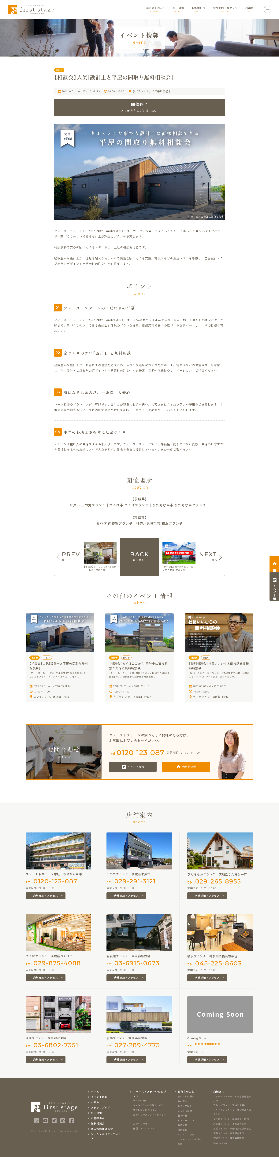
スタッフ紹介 (185, 1105)
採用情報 (182, 1129)
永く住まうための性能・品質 (148, 1105)
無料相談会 (189, 767)
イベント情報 (136, 767)
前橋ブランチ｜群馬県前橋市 (228, 1138)
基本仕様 (182, 1115)
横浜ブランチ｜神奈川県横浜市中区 (232, 1128)
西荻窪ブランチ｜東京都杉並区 (230, 1123)
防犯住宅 (182, 1125)
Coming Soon (220, 1142)
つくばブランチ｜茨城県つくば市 (231, 1118)
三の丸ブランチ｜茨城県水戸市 (230, 1105)
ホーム (95, 1091)
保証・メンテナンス (143, 1128)
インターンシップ (187, 1134)
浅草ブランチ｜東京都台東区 (228, 1133)
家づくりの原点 (186, 1096)
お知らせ (96, 1102)
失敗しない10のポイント (146, 1109)
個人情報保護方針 (102, 1129)
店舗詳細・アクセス (45, 896)
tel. (136, 752)
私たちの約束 (140, 1100)
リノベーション (186, 1120)
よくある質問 (185, 1110)
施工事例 (96, 1113)
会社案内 (182, 1101)
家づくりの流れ (141, 1123)
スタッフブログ (100, 1107)
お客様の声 (98, 1118)
